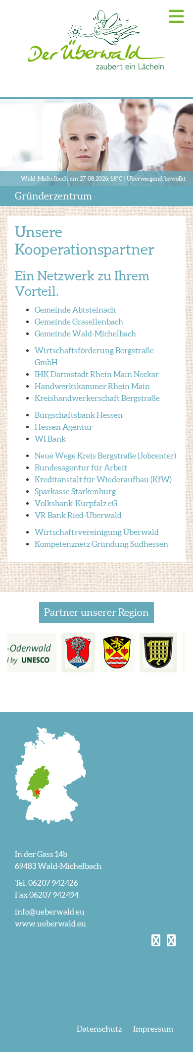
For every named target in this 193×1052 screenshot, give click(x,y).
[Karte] (50, 774)
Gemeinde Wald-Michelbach (85, 333)
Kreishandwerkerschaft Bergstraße (97, 398)
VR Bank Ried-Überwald (78, 515)
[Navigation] (176, 16)
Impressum (153, 1028)
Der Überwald (96, 39)
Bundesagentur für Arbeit (81, 467)
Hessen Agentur (64, 426)
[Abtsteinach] (78, 652)
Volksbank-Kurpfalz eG (76, 503)
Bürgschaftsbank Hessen (79, 414)
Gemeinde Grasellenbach (79, 321)
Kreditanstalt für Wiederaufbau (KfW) (103, 479)
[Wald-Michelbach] (158, 652)
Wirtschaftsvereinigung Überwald (97, 531)
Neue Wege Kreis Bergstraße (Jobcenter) (105, 455)
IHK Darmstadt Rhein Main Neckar (97, 374)
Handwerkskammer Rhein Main (92, 386)
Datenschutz (99, 1028)
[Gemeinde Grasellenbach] (117, 652)
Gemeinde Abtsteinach (75, 309)
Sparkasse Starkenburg (75, 491)
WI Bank (50, 438)
